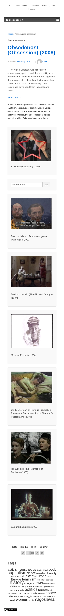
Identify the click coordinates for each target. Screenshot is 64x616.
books (32, 9)
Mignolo (28, 115)
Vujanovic (45, 118)
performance (49, 587)
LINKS (33, 547)
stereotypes (16, 596)
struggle (28, 596)
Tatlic (25, 118)
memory (21, 586)
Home (10, 34)
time (44, 596)
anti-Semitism (40, 104)
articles (44, 6)
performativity (17, 590)
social (25, 593)
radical (11, 118)
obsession (38, 115)
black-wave (42, 570)
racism (43, 589)
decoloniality (30, 108)
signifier (18, 118)
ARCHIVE (24, 547)
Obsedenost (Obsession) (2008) (31, 50)
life (53, 583)
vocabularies (34, 118)
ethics (50, 576)
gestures (49, 580)
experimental (34, 111)
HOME (14, 547)
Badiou (50, 104)
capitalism (12, 108)
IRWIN (39, 583)
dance (31, 573)
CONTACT (44, 547)
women (22, 599)
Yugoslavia (44, 599)
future (43, 580)
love (13, 586)
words (31, 600)
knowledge (19, 115)
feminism (29, 579)
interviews (35, 6)
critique (21, 108)
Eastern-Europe (44, 108)
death (38, 573)
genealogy (45, 111)
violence (51, 596)
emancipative (14, 111)
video (11, 6)
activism (14, 569)
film (38, 579)
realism (51, 590)
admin (44, 61)
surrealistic (37, 597)
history (10, 115)
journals (53, 6)
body (52, 569)
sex (19, 593)
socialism (34, 593)
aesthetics (28, 569)
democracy (17, 576)
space (51, 593)
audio (18, 6)
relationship (12, 594)
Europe (24, 111)
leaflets (25, 6)
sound (42, 594)
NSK (42, 587)
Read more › (14, 97)
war (12, 600)
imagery (29, 583)
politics (47, 115)
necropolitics (33, 586)
